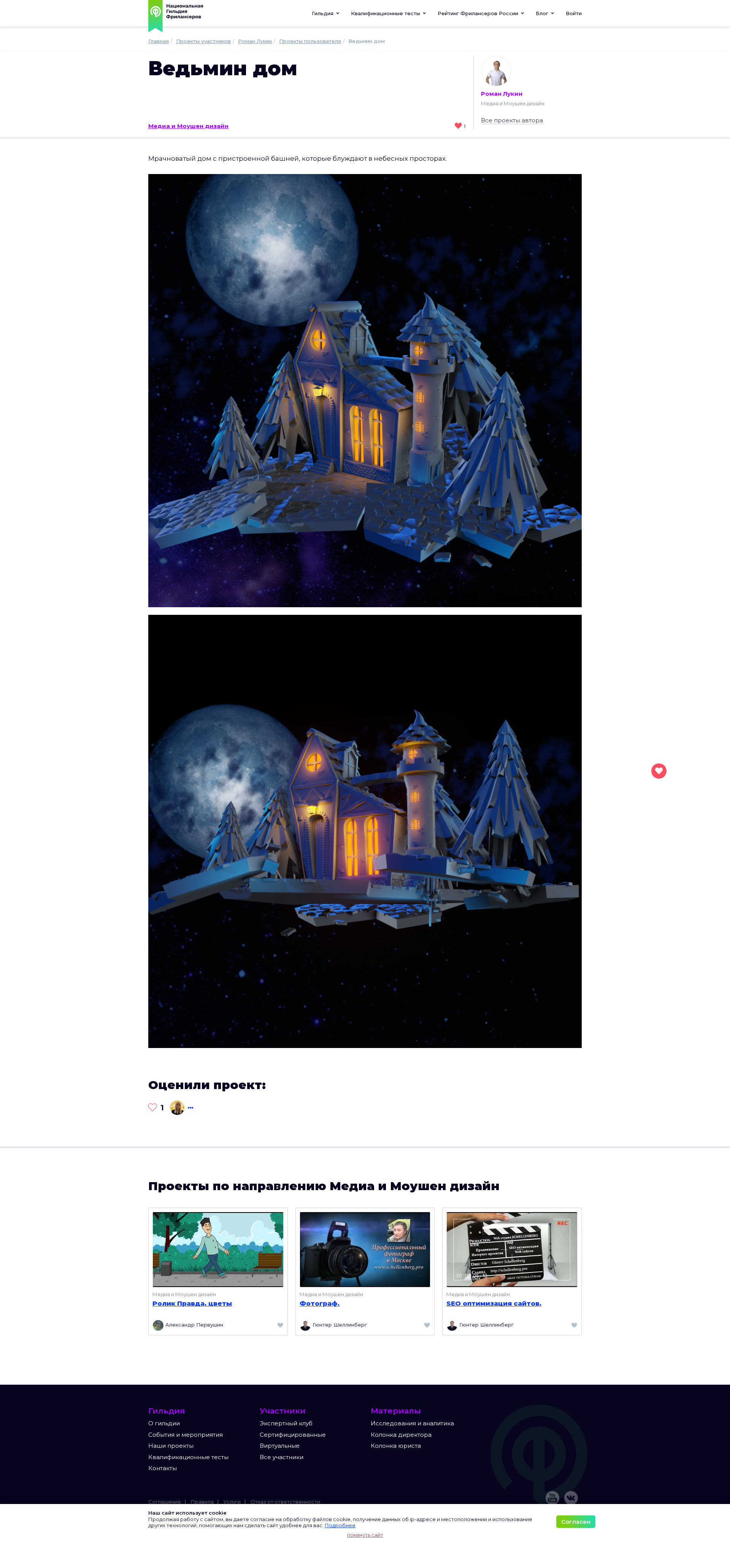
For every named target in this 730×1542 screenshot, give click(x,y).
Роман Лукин (501, 93)
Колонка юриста (396, 1445)
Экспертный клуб (286, 1423)
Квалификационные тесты (188, 1457)
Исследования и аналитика (412, 1423)
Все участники (281, 1457)
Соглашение (164, 1502)
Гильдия (323, 13)
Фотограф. (320, 1303)
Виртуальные (280, 1445)
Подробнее (340, 1525)
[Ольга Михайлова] (176, 1107)
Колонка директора (401, 1434)
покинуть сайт (365, 1535)
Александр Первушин (193, 1325)
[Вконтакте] (571, 1498)
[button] (388, 13)
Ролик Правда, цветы (192, 1303)
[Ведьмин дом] (365, 390)
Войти (574, 13)
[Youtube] (552, 1498)
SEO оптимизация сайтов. (493, 1303)
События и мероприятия (185, 1434)
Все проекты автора (512, 120)
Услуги (232, 1502)
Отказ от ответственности (285, 1502)
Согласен (575, 1521)
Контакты (162, 1468)
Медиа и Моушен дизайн (188, 126)
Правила (202, 1502)
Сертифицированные (293, 1434)
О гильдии (164, 1423)
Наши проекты (171, 1445)
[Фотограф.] (365, 1248)
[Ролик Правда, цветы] (218, 1248)
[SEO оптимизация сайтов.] (512, 1248)
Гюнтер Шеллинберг (339, 1325)
